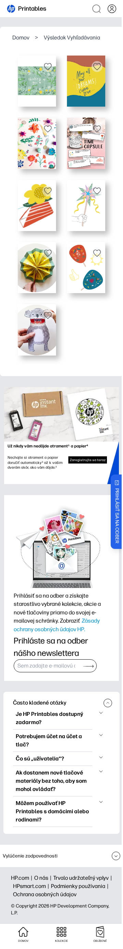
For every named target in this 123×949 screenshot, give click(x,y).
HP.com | (22, 878)
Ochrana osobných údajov (45, 894)
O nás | (43, 878)
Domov (20, 37)
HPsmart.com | (32, 886)
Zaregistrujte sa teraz (88, 460)
